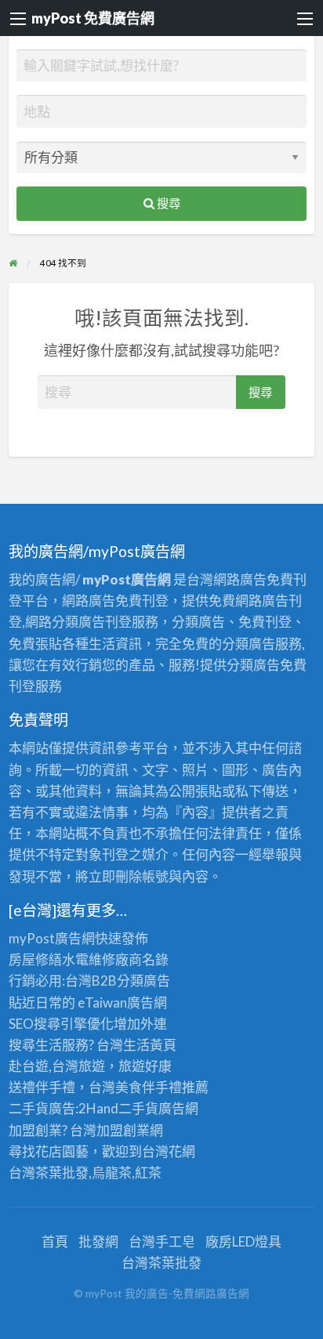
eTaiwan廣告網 (122, 1002)
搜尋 (167, 203)
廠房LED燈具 (243, 1241)
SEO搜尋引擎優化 (61, 1023)
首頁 (55, 1241)
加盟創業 (123, 1130)
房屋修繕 (35, 959)
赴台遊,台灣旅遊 (57, 1066)
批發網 (98, 1241)
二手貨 (138, 1108)
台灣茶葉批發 (49, 1172)
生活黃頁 (149, 1045)
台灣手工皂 (162, 1241)
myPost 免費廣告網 (92, 18)
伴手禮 (162, 1087)
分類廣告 (143, 980)
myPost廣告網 (52, 938)
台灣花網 (168, 1151)
